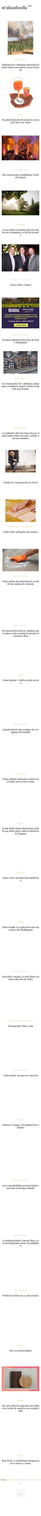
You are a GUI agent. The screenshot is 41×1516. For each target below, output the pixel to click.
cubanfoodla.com (14, 1480)
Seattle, (21, 922)
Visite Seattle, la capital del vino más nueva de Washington (20, 928)
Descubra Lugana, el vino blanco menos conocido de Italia (20, 978)
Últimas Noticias (20, 60)
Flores (20, 675)
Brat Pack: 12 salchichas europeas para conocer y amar (20, 1462)
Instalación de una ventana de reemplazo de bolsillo (20, 731)
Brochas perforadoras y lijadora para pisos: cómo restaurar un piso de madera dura (20, 633)
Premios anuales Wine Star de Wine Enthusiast (20, 341)
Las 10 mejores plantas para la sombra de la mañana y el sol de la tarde (20, 232)
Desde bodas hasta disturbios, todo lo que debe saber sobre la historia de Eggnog (20, 831)
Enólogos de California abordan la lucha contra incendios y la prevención (20, 67)
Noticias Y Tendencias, (20, 335)
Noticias (20, 1345)
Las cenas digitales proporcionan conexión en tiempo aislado (20, 1187)
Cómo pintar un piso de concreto (20, 1075)
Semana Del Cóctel (20, 170)
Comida (20, 1455)
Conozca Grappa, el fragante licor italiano (20, 1126)
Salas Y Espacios (20, 626)
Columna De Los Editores (20, 280)
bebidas (20, 823)
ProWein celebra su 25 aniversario (20, 1295)
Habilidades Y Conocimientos (20, 527)
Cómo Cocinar (20, 774)
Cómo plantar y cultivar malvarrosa (20, 681)
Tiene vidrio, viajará (20, 284)
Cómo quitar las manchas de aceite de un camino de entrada (20, 582)
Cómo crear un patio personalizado (20, 879)
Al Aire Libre (20, 873)
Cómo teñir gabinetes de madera (20, 531)
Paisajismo (20, 225)
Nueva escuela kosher (20, 1350)
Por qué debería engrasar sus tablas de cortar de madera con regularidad (20, 1408)
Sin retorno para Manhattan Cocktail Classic (20, 176)
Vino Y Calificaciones (20, 971)
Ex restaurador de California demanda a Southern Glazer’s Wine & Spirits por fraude (20, 386)
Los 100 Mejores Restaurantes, (20, 1021)
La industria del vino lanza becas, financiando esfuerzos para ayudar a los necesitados (20, 435)
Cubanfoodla (17, 7)
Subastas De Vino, (20, 1235)
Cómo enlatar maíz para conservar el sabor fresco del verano (20, 780)
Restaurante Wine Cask (20, 1025)
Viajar (20, 115)
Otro (20, 477)
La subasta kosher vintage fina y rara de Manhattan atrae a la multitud (20, 1243)
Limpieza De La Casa (20, 576)
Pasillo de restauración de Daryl (20, 482)
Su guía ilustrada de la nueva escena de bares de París (20, 121)
